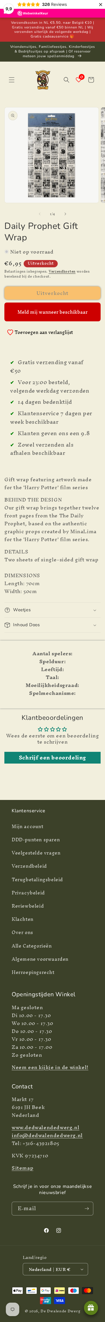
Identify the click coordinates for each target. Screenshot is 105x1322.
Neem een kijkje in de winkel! (50, 1067)
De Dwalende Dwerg (60, 1311)
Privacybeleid (28, 892)
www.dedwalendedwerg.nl (45, 1127)
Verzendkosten (62, 271)
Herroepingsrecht (33, 972)
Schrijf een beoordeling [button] (52, 758)
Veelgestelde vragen (36, 852)
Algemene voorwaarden (40, 959)
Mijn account (27, 826)
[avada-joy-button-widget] (91, 1308)
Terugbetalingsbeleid (37, 879)
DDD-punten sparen (36, 839)
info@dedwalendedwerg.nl (47, 1135)
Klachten (23, 919)
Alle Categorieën (32, 946)
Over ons (22, 932)
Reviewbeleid (28, 906)
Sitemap (22, 1168)
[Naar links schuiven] (39, 213)
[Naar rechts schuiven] (65, 213)
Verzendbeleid (29, 866)
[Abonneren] (86, 1208)
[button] (11, 79)
